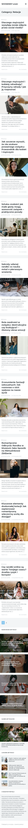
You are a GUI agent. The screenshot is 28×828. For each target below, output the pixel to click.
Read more (4, 69)
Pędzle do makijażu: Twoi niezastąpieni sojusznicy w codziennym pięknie (11, 663)
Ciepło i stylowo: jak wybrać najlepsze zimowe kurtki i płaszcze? (17, 760)
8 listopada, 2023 (17, 456)
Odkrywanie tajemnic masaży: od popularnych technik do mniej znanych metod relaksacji (16, 768)
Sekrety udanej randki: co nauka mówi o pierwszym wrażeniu (12, 268)
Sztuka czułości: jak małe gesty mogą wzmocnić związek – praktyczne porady (13, 208)
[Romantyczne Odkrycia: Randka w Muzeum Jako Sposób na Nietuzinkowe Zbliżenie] (14, 468)
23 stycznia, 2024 (17, 155)
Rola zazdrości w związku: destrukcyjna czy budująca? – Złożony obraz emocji (14, 326)
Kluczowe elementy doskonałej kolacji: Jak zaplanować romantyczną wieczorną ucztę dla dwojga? (14, 510)
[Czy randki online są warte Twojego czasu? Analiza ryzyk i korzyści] (14, 590)
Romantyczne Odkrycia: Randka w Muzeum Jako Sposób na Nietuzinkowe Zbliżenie (14, 448)
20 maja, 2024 (16, 92)
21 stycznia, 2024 (17, 214)
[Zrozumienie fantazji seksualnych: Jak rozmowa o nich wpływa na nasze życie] (14, 408)
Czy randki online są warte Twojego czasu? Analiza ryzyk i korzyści (14, 571)
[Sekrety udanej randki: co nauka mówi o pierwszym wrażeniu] (14, 287)
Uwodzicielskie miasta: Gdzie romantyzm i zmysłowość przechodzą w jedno (17, 783)
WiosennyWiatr (6, 30)
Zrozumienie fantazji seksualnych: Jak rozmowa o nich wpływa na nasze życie (13, 387)
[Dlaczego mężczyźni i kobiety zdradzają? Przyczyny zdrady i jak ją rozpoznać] (14, 104)
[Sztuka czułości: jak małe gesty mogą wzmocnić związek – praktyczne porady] (14, 227)
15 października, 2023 (18, 519)
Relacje (4, 19)
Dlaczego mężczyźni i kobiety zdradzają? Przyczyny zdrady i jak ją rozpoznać (14, 85)
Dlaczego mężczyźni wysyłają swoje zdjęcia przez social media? (14, 25)
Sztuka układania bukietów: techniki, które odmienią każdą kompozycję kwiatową (12, 643)
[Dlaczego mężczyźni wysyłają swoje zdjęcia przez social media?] (14, 43)
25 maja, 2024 (16, 30)
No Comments (22, 69)
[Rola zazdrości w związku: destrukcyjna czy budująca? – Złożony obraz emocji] (14, 345)
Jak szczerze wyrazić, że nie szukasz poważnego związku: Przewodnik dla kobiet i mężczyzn (14, 146)
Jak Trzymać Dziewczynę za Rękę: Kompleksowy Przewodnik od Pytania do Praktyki (17, 775)
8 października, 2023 (18, 577)
